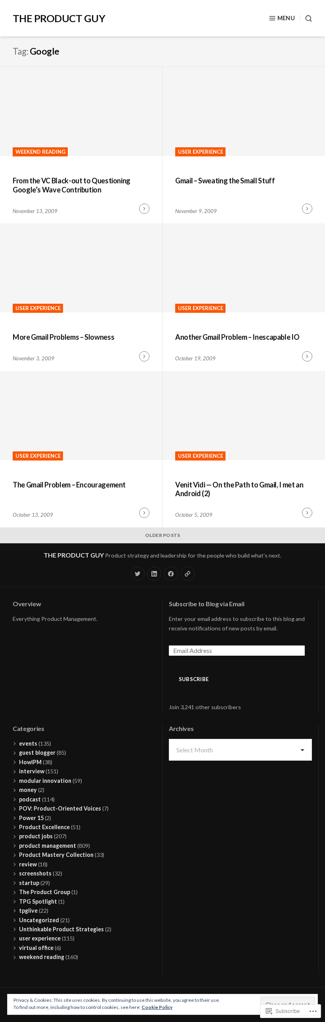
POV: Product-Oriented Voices (60, 808)
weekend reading (40, 151)
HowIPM (30, 762)
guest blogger (37, 752)
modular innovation (45, 780)
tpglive (28, 910)
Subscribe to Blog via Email (206, 603)
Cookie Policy (156, 1007)
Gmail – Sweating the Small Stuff (225, 180)
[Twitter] (138, 573)
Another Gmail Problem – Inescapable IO (237, 337)
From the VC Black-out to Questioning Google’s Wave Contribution (71, 185)
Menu (286, 18)
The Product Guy (59, 18)
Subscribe (193, 679)
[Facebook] (171, 573)
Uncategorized (39, 920)
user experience (200, 151)
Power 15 (31, 818)
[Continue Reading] (144, 209)
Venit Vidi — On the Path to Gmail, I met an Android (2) (239, 489)
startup (29, 882)
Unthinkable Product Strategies (61, 929)
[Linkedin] (154, 573)
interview (31, 771)
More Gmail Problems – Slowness (63, 337)
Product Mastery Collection (56, 854)
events (28, 743)
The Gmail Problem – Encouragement (69, 484)
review (28, 864)
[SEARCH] (306, 18)
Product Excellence (44, 827)
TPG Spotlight (38, 901)
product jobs (36, 836)
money (28, 789)
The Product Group (44, 892)
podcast (30, 799)
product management (47, 845)
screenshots (35, 873)
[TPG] (188, 573)
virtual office (36, 947)
